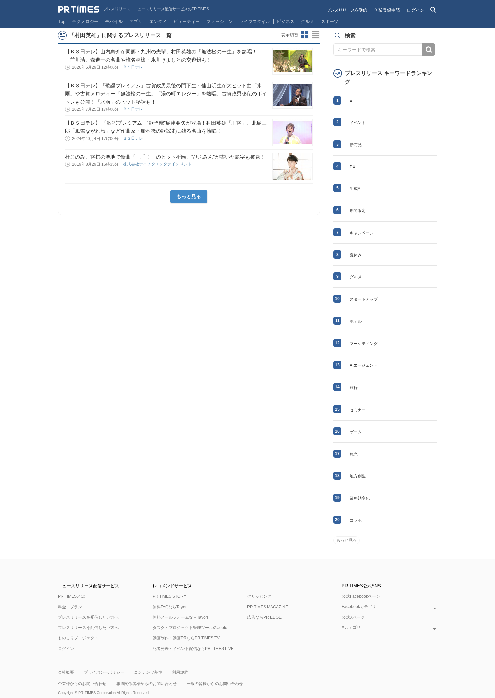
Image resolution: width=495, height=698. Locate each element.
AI (351, 101)
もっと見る (189, 196)
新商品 (356, 145)
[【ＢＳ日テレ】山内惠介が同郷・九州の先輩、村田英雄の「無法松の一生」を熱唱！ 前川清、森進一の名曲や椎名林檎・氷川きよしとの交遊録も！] (292, 61)
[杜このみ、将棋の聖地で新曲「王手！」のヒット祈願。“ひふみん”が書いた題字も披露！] (292, 166)
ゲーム (356, 432)
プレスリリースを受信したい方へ (88, 617)
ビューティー (186, 21)
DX (352, 167)
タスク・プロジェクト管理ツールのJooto (190, 627)
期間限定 (358, 210)
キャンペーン (362, 233)
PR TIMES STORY (169, 596)
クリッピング (259, 596)
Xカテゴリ (351, 627)
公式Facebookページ (361, 596)
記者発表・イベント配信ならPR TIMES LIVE (193, 648)
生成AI (355, 188)
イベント (358, 122)
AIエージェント (363, 365)
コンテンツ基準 (148, 672)
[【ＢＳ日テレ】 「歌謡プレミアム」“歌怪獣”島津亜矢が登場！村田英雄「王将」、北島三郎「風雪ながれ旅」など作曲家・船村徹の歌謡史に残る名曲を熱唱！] (292, 132)
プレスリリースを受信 (346, 10)
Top (61, 21)
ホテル (356, 321)
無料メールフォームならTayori (180, 617)
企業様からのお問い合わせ (82, 683)
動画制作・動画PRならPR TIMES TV (186, 638)
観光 (354, 454)
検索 (428, 49)
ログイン (415, 10)
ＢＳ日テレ (133, 67)
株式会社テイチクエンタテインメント (158, 164)
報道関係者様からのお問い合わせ (146, 683)
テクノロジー (85, 21)
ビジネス (285, 21)
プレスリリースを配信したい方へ (88, 627)
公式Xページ (353, 617)
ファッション (219, 21)
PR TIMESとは (71, 596)
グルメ (307, 21)
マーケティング (364, 343)
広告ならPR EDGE (264, 617)
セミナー (358, 410)
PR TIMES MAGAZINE (267, 607)
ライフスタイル (254, 21)
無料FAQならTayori (170, 607)
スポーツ (329, 21)
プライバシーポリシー (104, 672)
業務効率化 (360, 498)
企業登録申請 (387, 10)
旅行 (354, 387)
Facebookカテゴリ (359, 607)
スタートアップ (364, 299)
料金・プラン (70, 607)
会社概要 (66, 672)
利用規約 (180, 672)
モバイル (114, 21)
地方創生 (358, 476)
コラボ (356, 520)
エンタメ (158, 21)
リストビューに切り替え (316, 35)
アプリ (135, 21)
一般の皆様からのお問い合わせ (215, 683)
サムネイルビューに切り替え (305, 35)
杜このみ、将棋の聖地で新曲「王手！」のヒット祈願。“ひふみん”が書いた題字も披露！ (165, 157)
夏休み (356, 255)
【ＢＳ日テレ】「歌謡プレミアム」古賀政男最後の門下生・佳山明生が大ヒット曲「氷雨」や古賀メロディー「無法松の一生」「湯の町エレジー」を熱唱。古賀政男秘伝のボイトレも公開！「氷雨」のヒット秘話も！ (166, 94)
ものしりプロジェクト (78, 638)
